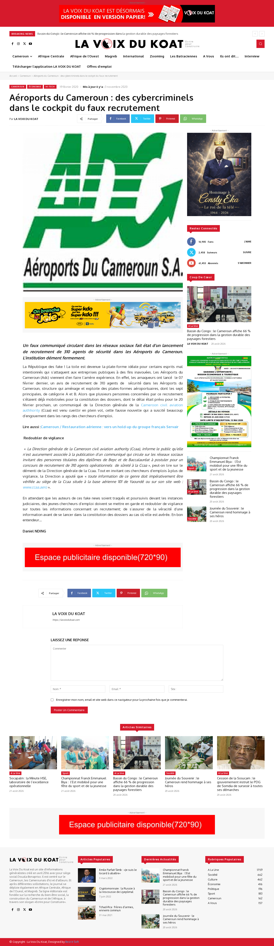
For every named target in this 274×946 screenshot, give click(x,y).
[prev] (255, 33)
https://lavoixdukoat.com (66, 619)
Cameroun (25, 75)
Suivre (247, 252)
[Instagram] (18, 44)
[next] (262, 33)
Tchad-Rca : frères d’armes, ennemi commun (116, 908)
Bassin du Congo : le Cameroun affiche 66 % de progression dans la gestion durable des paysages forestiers (219, 335)
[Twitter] (24, 44)
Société (192, 518)
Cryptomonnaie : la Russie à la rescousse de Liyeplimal (117, 890)
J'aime (247, 241)
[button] (260, 44)
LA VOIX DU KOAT (26, 119)
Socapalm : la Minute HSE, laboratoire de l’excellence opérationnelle (29, 782)
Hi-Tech (50, 86)
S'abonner (244, 263)
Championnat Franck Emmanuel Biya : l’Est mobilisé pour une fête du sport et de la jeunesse (228, 463)
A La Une (193, 325)
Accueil (13, 75)
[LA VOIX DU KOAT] (37, 616)
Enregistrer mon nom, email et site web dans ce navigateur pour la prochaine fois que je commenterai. (122, 699)
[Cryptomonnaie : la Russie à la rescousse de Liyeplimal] (87, 894)
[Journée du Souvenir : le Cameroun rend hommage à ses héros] (196, 514)
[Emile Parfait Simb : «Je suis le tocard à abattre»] (87, 875)
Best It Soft (72, 941)
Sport (191, 468)
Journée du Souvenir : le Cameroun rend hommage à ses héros (79, 33)
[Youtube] (30, 44)
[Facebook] (12, 44)
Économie (35, 86)
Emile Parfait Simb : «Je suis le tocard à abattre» (118, 871)
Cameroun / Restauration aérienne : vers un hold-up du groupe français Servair (110, 426)
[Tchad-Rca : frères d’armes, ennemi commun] (87, 913)
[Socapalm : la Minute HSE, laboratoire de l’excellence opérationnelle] (33, 753)
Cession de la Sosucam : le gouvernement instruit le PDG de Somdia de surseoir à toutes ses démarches (240, 784)
